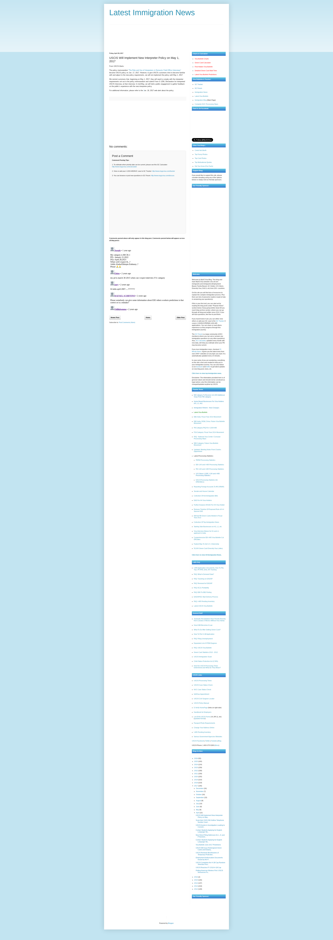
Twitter (207, 741)
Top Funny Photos (201, 154)
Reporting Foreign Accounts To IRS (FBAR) (209, 487)
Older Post (181, 317)
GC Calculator (201, 341)
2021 (196, 774)
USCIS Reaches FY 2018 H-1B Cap (208, 867)
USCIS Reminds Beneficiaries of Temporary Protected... (207, 853)
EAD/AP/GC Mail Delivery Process (206, 597)
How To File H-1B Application (204, 634)
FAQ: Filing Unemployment (203, 639)
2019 (196, 780)
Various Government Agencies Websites (208, 737)
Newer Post (115, 317)
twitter (208, 367)
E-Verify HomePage (201, 708)
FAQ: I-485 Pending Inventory (204, 601)
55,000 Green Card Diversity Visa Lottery (208, 548)
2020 (196, 777)
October (199, 794)
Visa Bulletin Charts (202, 59)
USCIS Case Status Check (203, 685)
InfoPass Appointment (201, 694)
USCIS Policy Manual (201, 703)
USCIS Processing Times (203, 681)
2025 (196, 761)
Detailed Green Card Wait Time (206, 71)
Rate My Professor (184, 917)
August (198, 801)
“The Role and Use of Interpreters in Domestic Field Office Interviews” (154, 70)
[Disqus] (147, 278)
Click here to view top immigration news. (207, 373)
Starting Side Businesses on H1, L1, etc (208, 527)
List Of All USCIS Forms (202, 717)
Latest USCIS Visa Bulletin (203, 606)
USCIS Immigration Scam (203, 657)
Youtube (214, 741)
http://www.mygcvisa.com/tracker (163, 171)
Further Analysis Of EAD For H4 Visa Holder (209, 505)
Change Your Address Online (204, 728)
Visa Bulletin (173, 917)
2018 (196, 783)
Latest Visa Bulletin (201, 96)
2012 (196, 889)
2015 (196, 880)
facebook (199, 367)
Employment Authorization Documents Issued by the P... (209, 858)
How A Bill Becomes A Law (203, 625)
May (197, 810)
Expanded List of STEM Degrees (205, 643)
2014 (196, 883)
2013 (196, 886)
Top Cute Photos (200, 158)
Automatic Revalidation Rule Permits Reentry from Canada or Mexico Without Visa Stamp (210, 620)
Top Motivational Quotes (203, 162)
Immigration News (201, 92)
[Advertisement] (166, 36)
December (200, 788)
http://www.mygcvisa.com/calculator (124, 167)
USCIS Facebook (198, 741)
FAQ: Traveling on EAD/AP (203, 579)
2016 (196, 877)
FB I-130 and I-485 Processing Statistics (210, 469)
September (200, 797)
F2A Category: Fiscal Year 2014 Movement (209, 432)
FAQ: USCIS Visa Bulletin (203, 648)
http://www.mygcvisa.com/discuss (162, 175)
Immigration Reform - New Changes (206, 408)
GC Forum (198, 88)
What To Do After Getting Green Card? (207, 630)
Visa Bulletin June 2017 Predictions (208, 845)
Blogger (171, 923)
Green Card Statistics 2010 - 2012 (206, 652)
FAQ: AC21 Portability (201, 588)
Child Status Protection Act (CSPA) (206, 661)
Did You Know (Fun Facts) (204, 166)
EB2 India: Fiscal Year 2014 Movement (207, 417)
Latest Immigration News (152, 12)
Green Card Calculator (203, 63)
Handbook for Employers (202, 712)
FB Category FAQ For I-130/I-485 (205, 428)
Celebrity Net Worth (198, 917)
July (197, 804)
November (200, 791)
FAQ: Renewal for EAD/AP (203, 583)
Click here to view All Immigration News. (207, 555)
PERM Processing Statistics (205, 460)
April (198, 813)
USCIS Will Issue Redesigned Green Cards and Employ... (209, 849)
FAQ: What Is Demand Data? (204, 574)
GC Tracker (199, 84)
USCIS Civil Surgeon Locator (204, 699)
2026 (196, 758)
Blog (219, 741)
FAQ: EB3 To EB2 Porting (203, 592)
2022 (196, 771)
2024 (196, 764)
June (198, 807)
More (217, 745)
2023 (196, 767)
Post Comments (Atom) (127, 322)
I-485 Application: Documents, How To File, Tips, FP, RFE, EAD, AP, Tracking (209, 569)
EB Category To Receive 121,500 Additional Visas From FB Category (209, 396)
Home (148, 317)
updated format (199, 718)
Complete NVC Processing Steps (206, 104)
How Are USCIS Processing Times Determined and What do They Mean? (207, 667)
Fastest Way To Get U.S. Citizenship (206, 544)
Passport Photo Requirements (204, 723)
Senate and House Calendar (204, 491)
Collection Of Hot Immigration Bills (206, 496)
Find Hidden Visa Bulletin (204, 67)
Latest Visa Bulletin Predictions (206, 74)
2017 (196, 786)
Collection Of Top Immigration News (206, 522)
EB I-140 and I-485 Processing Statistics (210, 465)
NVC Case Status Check (202, 690)
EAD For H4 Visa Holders (203, 500)
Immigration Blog (201, 100)
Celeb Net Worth (200, 150)
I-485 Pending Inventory (202, 732)
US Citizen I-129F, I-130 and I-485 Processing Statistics (208, 474)
